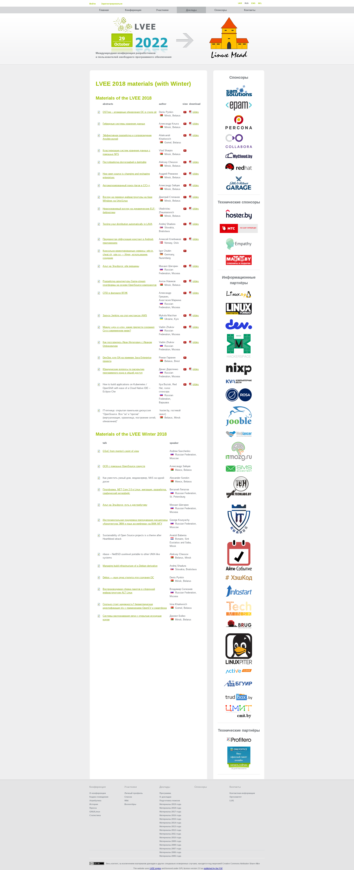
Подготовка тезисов (169, 800)
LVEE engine (155, 868)
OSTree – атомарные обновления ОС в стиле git (130, 112)
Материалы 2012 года (170, 830)
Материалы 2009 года (170, 841)
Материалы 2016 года (170, 815)
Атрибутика (95, 800)
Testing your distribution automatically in (127, 224)
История (93, 804)
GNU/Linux (94, 812)
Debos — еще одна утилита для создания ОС (128, 577)
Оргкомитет (236, 797)
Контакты (249, 10)
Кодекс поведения (98, 797)
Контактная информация (242, 793)
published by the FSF (213, 868)
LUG (232, 800)
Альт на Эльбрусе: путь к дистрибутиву (125, 504)
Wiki (126, 800)
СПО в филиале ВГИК (115, 293)
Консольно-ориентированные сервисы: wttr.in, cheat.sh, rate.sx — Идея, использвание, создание (128, 254)
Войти (92, 4)
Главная (104, 10)
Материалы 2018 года (170, 808)
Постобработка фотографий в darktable (124, 162)
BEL (260, 3)
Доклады (191, 10)
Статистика (95, 815)
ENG (253, 3)
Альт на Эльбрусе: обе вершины (121, 266)
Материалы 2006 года (170, 852)
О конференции (97, 793)
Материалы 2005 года (170, 856)
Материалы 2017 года (170, 812)
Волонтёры (130, 804)
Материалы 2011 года (170, 834)
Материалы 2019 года (170, 804)
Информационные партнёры (239, 280)
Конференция (133, 10)
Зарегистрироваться (111, 4)
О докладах (165, 797)
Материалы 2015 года (170, 819)
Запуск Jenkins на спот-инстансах (125, 315)
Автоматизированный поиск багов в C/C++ (126, 185)
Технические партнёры (239, 730)
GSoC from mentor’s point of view (121, 451)
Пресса (93, 808)
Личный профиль (133, 793)
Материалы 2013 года (170, 826)
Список (128, 797)
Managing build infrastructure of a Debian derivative (130, 565)
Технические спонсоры (239, 202)
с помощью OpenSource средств (124, 466)
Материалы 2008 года (170, 845)
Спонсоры (220, 10)
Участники (162, 10)
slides (195, 112)
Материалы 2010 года (170, 837)
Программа (165, 793)
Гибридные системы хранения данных (124, 123)
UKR (240, 3)
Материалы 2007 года (170, 848)
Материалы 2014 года (170, 823)
